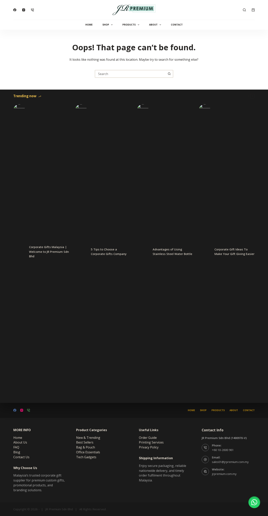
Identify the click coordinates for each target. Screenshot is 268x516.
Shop (105, 24)
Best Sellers (84, 442)
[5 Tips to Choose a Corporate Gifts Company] (81, 251)
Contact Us (21, 457)
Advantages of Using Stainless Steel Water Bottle (172, 251)
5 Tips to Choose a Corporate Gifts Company (109, 251)
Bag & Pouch (85, 447)
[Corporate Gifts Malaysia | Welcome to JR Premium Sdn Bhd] (19, 251)
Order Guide (148, 437)
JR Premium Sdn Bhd (59, 509)
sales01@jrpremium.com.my (230, 462)
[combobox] (130, 74)
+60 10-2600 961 (223, 450)
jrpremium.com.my (224, 474)
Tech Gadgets (86, 457)
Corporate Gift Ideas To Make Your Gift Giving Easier (234, 251)
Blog (16, 452)
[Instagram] (23, 9)
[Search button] (169, 73)
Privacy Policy (149, 447)
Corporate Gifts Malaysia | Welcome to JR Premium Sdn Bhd (49, 251)
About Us (20, 442)
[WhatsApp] (32, 9)
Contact (177, 24)
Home (89, 24)
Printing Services (151, 442)
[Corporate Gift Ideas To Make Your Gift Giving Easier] (205, 251)
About (153, 24)
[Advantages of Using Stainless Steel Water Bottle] (143, 251)
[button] (254, 502)
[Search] (244, 9)
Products (129, 24)
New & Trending (88, 437)
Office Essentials (88, 452)
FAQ (16, 447)
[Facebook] (14, 9)
